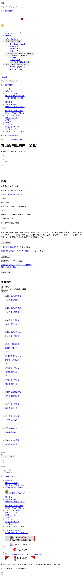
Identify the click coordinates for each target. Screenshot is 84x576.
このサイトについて (13, 33)
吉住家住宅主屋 (11, 444)
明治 (9, 194)
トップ (7, 89)
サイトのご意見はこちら (14, 131)
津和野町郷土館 (11, 348)
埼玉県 (19, 194)
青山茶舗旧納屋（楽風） (10, 247)
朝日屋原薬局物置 (12, 396)
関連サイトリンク (12, 127)
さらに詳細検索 (7, 11)
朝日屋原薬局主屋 (12, 312)
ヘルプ (7, 122)
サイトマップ (10, 129)
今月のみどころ (16, 69)
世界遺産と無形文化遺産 (20, 54)
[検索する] (22, 7)
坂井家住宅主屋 (11, 408)
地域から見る (15, 51)
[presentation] (2, 289)
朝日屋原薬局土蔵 (12, 336)
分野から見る (15, 49)
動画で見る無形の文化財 (19, 62)
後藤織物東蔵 (10, 432)
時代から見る (15, 46)
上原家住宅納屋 (11, 420)
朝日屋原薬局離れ (12, 300)
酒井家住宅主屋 (11, 384)
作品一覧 (13, 39)
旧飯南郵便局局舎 (12, 360)
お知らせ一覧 (10, 120)
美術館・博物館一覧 (17, 67)
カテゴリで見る (13, 41)
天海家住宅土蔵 (11, 324)
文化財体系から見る (17, 44)
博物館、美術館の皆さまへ (15, 113)
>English (8, 35)
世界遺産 (13, 57)
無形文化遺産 (15, 60)
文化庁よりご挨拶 (12, 115)
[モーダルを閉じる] (2, 572)
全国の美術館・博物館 (17, 64)
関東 (14, 194)
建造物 (3, 194)
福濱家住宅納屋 (11, 372)
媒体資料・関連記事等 (14, 111)
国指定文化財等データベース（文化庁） (16, 251)
